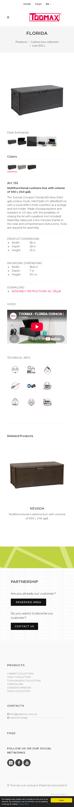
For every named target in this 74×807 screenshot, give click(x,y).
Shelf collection (19, 677)
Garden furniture (19, 687)
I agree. (61, 800)
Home (27, 4)
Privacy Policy (59, 794)
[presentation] (4, 483)
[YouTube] (27, 762)
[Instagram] (10, 762)
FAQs (38, 4)
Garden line (15, 684)
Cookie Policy (24, 804)
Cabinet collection (20, 673)
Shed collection (18, 691)
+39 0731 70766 (18, 717)
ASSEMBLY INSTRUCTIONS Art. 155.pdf (36, 291)
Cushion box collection (45, 42)
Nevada (37, 508)
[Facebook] (18, 762)
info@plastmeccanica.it (23, 714)
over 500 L (39, 45)
